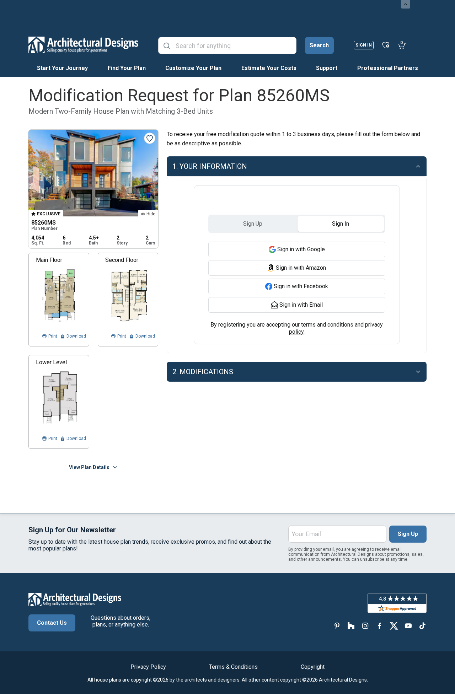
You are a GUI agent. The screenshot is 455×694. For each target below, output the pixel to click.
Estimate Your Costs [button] (268, 68)
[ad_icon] (83, 45)
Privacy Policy (148, 666)
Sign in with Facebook (301, 286)
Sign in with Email (301, 304)
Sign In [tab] (340, 223)
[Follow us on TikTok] (422, 626)
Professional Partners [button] (387, 68)
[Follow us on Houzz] (351, 626)
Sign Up (408, 534)
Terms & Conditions (233, 666)
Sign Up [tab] (252, 223)
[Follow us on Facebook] (379, 626)
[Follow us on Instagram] (365, 626)
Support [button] (326, 68)
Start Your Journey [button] (62, 68)
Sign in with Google (301, 249)
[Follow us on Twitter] (394, 626)
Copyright (313, 666)
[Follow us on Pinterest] (337, 626)
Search (319, 45)
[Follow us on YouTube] (408, 626)
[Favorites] (386, 45)
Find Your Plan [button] (127, 68)
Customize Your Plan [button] (193, 68)
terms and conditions (327, 324)
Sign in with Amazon (301, 267)
